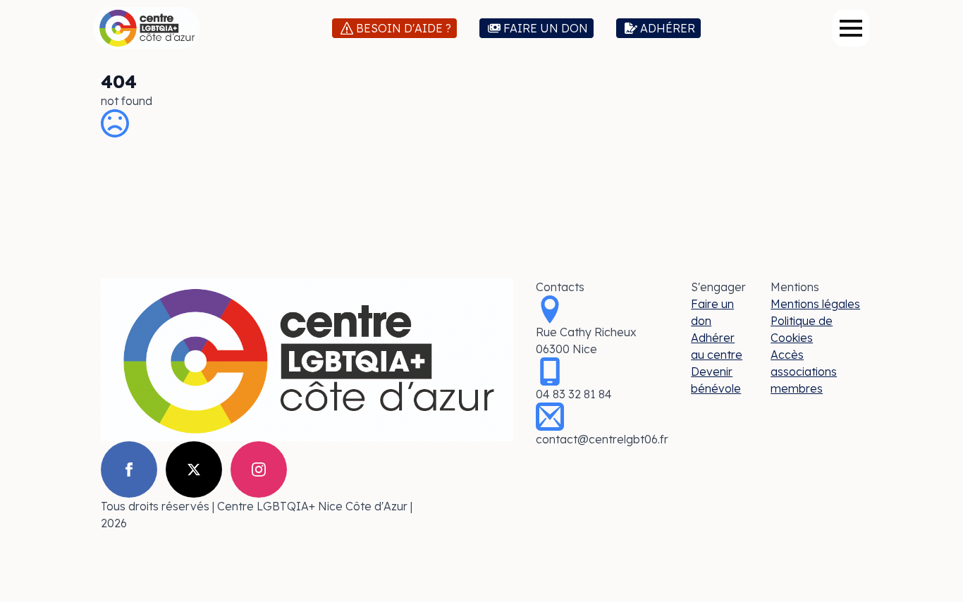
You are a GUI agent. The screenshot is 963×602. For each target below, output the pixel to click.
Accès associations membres (804, 371)
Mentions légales (815, 304)
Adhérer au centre (716, 346)
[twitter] (194, 469)
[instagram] (259, 469)
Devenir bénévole (716, 379)
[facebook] (129, 469)
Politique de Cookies (802, 329)
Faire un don (712, 312)
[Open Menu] (851, 28)
